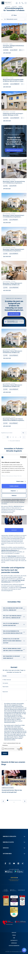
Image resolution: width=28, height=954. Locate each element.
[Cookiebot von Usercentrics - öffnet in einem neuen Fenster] (20, 457)
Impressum (14, 943)
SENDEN (5, 753)
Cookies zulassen (14, 486)
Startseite (8, 6)
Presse (14, 935)
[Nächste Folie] (24, 33)
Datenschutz (14, 940)
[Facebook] (5, 863)
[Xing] (22, 863)
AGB (14, 937)
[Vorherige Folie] (3, 33)
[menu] (26, 3)
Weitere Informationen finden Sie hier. (12, 476)
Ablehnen (14, 495)
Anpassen (13, 490)
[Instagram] (9, 863)
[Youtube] (14, 863)
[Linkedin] (18, 863)
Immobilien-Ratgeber (7, 787)
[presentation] (14, 609)
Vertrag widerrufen (14, 945)
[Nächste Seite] (23, 437)
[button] (14, 609)
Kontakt (14, 932)
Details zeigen (20, 481)
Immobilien (14, 6)
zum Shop (14, 530)
